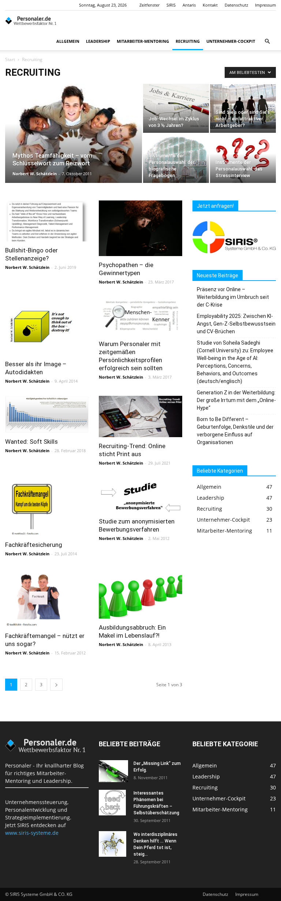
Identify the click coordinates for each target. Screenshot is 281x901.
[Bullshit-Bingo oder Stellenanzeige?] (47, 220)
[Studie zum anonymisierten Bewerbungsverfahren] (140, 495)
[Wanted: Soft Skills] (47, 414)
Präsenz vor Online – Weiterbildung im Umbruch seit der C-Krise (233, 297)
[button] (267, 41)
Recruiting (188, 41)
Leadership (98, 41)
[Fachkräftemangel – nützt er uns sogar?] (47, 597)
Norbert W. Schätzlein (34, 173)
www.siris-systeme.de (32, 832)
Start (10, 59)
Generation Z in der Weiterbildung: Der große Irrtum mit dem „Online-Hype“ (236, 400)
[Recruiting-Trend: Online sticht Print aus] (140, 416)
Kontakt (210, 5)
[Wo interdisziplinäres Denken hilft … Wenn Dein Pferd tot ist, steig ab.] (113, 844)
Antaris (189, 5)
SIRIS (171, 5)
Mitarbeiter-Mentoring (143, 41)
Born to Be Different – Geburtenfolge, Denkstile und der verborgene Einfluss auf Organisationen (235, 430)
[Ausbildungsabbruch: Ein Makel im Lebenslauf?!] (140, 593)
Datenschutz (236, 5)
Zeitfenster (149, 5)
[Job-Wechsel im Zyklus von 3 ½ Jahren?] (176, 105)
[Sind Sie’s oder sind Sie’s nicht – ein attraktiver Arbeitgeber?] (243, 106)
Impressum (265, 5)
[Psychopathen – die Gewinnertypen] (140, 228)
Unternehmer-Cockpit (230, 41)
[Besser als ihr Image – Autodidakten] (47, 326)
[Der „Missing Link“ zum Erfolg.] (113, 771)
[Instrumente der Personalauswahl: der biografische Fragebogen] (176, 172)
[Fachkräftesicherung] (47, 507)
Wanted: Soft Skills (31, 441)
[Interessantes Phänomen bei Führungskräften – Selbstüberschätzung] (113, 802)
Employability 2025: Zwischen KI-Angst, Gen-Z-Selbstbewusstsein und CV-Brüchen (236, 323)
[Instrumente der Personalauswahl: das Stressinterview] (243, 174)
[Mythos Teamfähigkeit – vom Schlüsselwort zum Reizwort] (73, 150)
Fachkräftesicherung (33, 544)
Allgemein (67, 41)
